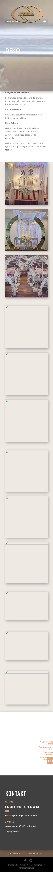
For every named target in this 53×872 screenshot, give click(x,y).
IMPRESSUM (35, 853)
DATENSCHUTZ (16, 853)
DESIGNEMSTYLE (26, 868)
